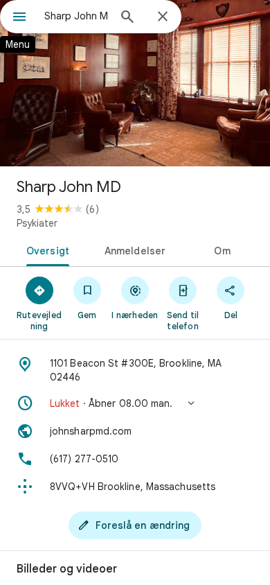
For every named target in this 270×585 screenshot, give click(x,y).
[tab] (45, 249)
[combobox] (76, 16)
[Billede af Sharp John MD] (135, 83)
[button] (135, 403)
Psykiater (37, 223)
